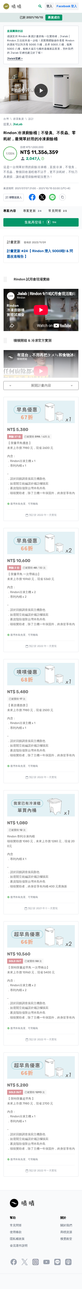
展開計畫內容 (41, 385)
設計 (31, 118)
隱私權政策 (17, 1239)
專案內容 (9, 211)
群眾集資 (18, 118)
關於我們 (66, 1225)
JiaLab (17, 124)
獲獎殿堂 (66, 1239)
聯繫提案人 (15, 197)
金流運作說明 (19, 1245)
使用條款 (16, 1232)
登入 (49, 6)
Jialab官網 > (15, 58)
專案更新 (32, 211)
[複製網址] (62, 197)
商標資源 (66, 1232)
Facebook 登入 (67, 6)
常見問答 (57, 211)
